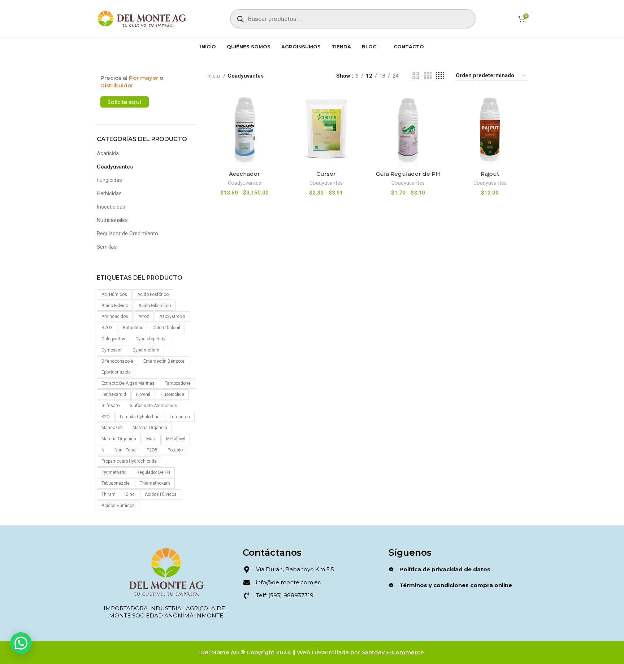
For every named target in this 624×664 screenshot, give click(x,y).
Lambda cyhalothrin (140, 416)
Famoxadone (178, 383)
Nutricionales (112, 220)
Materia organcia (150, 427)
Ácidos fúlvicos (161, 494)
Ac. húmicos (114, 294)
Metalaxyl (175, 438)
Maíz (151, 438)
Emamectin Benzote (164, 361)
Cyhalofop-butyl (150, 338)
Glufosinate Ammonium (153, 405)
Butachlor (132, 327)
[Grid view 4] (440, 76)
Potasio (175, 450)
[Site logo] (142, 18)
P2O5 (152, 450)
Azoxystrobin (172, 316)
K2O (105, 416)
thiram (108, 494)
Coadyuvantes (115, 166)
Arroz (143, 316)
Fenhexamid (113, 394)
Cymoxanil (111, 350)
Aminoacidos (114, 316)
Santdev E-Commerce (393, 652)
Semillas (107, 247)
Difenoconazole (117, 361)
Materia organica (118, 438)
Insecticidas (111, 207)
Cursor (326, 173)
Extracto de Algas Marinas (128, 383)
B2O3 (107, 327)
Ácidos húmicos (118, 505)
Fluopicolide (172, 394)
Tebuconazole (115, 483)
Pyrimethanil (113, 472)
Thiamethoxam (155, 483)
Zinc (130, 494)
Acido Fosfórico (153, 294)
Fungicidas (109, 180)
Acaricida (108, 153)
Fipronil (143, 394)
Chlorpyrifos (113, 338)
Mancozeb (111, 427)
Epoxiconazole (116, 372)
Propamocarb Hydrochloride (129, 461)
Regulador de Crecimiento (127, 233)
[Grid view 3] (427, 76)
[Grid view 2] (415, 76)
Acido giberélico (154, 305)
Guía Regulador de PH (408, 173)
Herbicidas (109, 193)
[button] (21, 643)
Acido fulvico (114, 305)
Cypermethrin (146, 350)
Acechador (244, 173)
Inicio (214, 76)
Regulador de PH (153, 472)
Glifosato (110, 405)
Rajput (490, 173)
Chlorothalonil (166, 327)
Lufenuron (180, 416)
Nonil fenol (125, 450)
